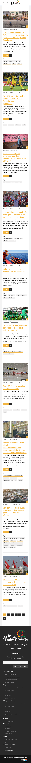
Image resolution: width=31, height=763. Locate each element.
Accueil (4, 8)
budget (5, 605)
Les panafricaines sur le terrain (12, 677)
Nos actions (8, 695)
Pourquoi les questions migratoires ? (14, 688)
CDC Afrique (13, 182)
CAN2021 (18, 124)
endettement (13, 605)
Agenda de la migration (10, 698)
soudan (13, 240)
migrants (23, 295)
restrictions (19, 545)
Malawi (12, 542)
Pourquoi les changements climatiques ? (15, 704)
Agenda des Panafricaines (11, 739)
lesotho (6, 542)
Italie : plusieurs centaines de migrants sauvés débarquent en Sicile (15, 271)
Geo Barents (11, 295)
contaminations (7, 409)
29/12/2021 (6, 265)
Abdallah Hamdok (8, 238)
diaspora (6, 477)
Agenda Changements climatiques (13, 714)
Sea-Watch (11, 297)
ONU (5, 297)
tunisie (19, 63)
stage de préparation (8, 353)
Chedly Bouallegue (8, 61)
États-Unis (13, 540)
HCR (18, 295)
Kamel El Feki (7, 63)
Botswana (22, 538)
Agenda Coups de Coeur (11, 742)
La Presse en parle (9, 682)
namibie (6, 545)
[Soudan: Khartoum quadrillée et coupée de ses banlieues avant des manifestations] (15, 199)
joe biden (20, 540)
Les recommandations (10, 731)
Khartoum (6, 240)
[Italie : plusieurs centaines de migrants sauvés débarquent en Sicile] (15, 257)
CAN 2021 (14, 351)
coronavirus (16, 409)
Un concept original (9, 721)
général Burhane (18, 238)
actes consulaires (8, 475)
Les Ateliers (7, 728)
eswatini (6, 540)
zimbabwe (12, 547)
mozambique (19, 542)
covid (19, 182)
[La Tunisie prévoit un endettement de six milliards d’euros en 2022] (15, 565)
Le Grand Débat (8, 726)
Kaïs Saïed (17, 61)
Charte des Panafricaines (11, 679)
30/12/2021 (6, 29)
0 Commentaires (14, 29)
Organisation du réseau (10, 674)
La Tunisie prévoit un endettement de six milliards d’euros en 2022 (14, 582)
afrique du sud (13, 538)
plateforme (13, 477)
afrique (5, 182)
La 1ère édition (8, 733)
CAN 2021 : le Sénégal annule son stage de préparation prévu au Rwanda (15, 327)
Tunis (14, 63)
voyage (5, 547)
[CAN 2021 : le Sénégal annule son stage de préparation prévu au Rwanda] (15, 313)
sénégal (20, 351)
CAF (5, 124)
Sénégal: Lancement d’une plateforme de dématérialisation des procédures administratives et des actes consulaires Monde (15, 448)
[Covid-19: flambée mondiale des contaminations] (15, 372)
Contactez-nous (15, 648)
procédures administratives (10, 480)
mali (24, 124)
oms (5, 412)
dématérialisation (18, 475)
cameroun (11, 124)
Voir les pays (8, 747)
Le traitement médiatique (11, 693)
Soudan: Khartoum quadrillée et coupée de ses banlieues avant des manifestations (15, 214)
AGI (5, 295)
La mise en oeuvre (9, 690)
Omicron (24, 409)
